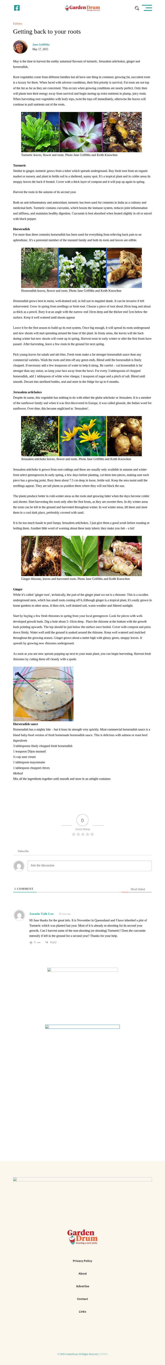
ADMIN (103, 1354)
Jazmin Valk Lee (41, 913)
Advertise (82, 1286)
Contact (82, 1299)
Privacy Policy (82, 1261)
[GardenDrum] (82, 8)
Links (82, 1311)
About (82, 1273)
